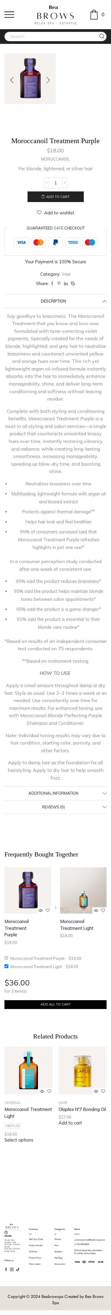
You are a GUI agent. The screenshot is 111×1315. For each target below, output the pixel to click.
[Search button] (101, 36)
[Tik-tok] (18, 1269)
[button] (11, 80)
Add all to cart (56, 1004)
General (12, 1102)
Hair (66, 274)
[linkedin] (65, 283)
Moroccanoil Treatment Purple (16, 928)
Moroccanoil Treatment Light (77, 925)
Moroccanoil (55, 159)
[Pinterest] (59, 283)
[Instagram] (72, 1196)
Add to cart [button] (70, 1123)
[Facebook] (52, 283)
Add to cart (58, 197)
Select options (18, 1140)
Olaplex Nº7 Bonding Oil (82, 1109)
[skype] (72, 283)
